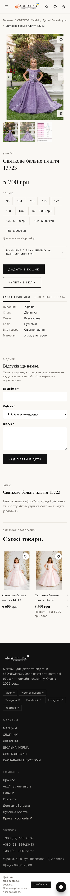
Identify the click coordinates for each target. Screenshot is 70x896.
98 (8, 201)
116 (44, 201)
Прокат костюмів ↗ (17, 818)
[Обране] (55, 7)
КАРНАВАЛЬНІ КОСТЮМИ (22, 760)
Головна (8, 20)
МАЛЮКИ (10, 728)
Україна (9, 153)
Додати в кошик (23, 269)
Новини (8, 793)
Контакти (10, 799)
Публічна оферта (15, 812)
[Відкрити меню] (6, 6)
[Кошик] (63, 7)
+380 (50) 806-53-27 (18, 851)
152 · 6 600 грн (44, 221)
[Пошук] (47, 7)
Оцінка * (9, 406)
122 (56, 201)
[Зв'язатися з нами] (61, 887)
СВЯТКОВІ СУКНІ (28, 20)
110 (32, 201)
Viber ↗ (10, 692)
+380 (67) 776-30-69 (18, 838)
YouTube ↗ (12, 707)
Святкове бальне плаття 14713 (14, 597)
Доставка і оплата (50, 296)
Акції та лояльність (17, 786)
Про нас (9, 780)
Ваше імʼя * (11, 388)
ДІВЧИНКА (10, 741)
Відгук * (8, 424)
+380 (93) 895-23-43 (18, 844)
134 (21, 211)
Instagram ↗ (55, 700)
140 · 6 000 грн (42, 211)
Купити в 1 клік (22, 282)
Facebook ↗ (34, 700)
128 (8, 211)
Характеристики (16, 296)
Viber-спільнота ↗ (32, 692)
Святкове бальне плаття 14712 (47, 597)
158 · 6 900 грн (16, 230)
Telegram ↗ (12, 700)
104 (19, 201)
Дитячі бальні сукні (55, 20)
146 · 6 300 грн (16, 221)
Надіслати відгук (24, 459)
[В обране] (61, 39)
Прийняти (41, 884)
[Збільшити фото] (61, 113)
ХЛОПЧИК (10, 735)
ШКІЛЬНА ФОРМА (16, 747)
